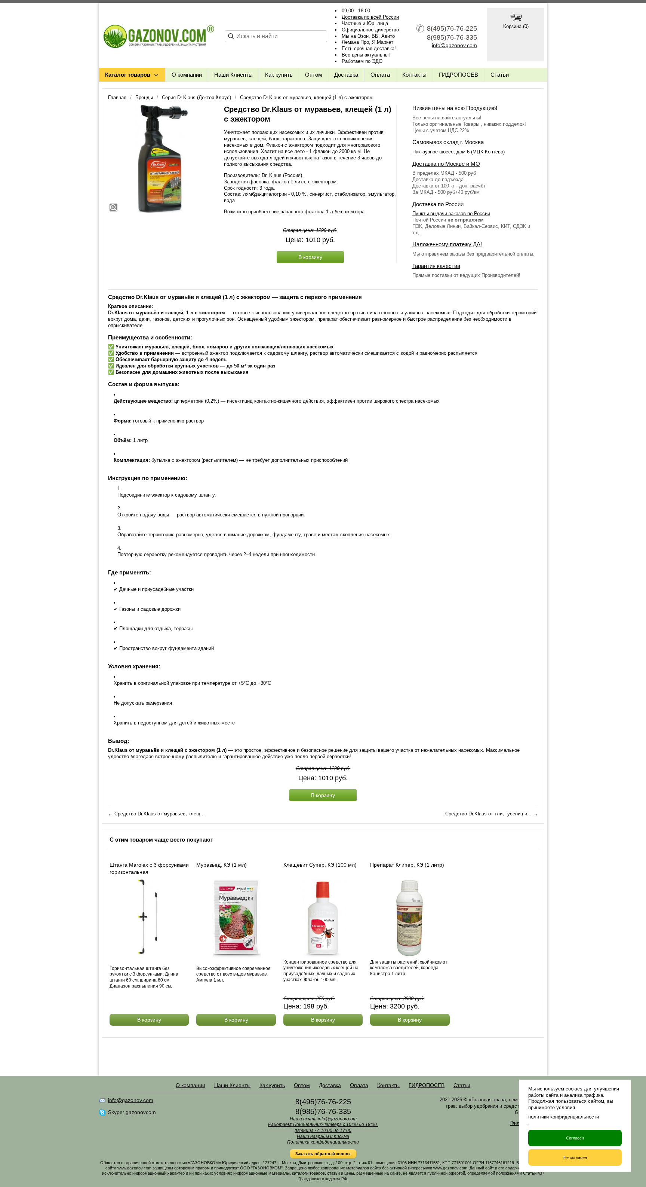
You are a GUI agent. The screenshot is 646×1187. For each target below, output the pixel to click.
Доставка (346, 74)
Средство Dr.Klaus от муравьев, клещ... (159, 814)
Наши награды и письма (323, 1136)
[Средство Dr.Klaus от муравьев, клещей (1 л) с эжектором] (162, 158)
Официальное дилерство (370, 30)
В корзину (310, 257)
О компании (187, 74)
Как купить (279, 74)
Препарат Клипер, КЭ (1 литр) (407, 865)
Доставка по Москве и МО (446, 164)
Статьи (499, 74)
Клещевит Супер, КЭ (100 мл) (320, 865)
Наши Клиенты (233, 74)
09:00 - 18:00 (356, 10)
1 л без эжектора (345, 211)
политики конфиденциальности (563, 1117)
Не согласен (575, 1157)
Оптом (313, 74)
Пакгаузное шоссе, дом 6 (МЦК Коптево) (458, 152)
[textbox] (276, 36)
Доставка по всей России (370, 17)
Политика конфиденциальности (323, 1142)
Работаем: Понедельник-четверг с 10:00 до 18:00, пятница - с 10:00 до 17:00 (323, 1127)
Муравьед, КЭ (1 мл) (221, 865)
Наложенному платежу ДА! (447, 244)
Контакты (414, 74)
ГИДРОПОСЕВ (458, 74)
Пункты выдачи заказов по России (451, 213)
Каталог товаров (127, 74)
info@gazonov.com (454, 45)
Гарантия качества (436, 266)
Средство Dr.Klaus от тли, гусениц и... (488, 814)
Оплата (380, 74)
